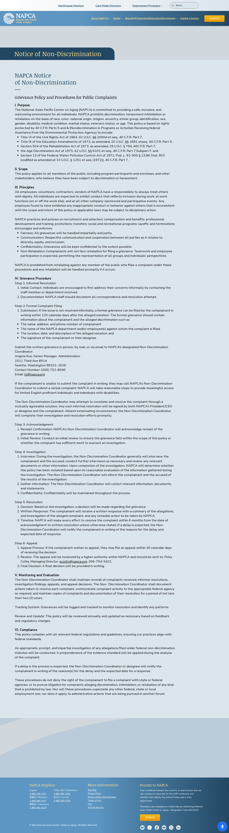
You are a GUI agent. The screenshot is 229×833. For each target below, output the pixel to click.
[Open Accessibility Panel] (222, 826)
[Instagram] (171, 827)
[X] (149, 827)
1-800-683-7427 (38, 800)
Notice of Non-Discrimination (102, 797)
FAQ (90, 804)
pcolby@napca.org (73, 561)
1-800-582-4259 (62, 800)
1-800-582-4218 (38, 807)
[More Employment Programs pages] (161, 6)
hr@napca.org (34, 374)
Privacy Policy (94, 793)
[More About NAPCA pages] (110, 18)
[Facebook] (157, 827)
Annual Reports (95, 807)
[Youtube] (164, 827)
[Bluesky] (142, 827)
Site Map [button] (92, 790)
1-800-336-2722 (38, 793)
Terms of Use (94, 800)
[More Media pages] (122, 18)
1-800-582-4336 (62, 793)
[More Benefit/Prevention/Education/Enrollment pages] (177, 18)
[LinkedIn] (178, 827)
